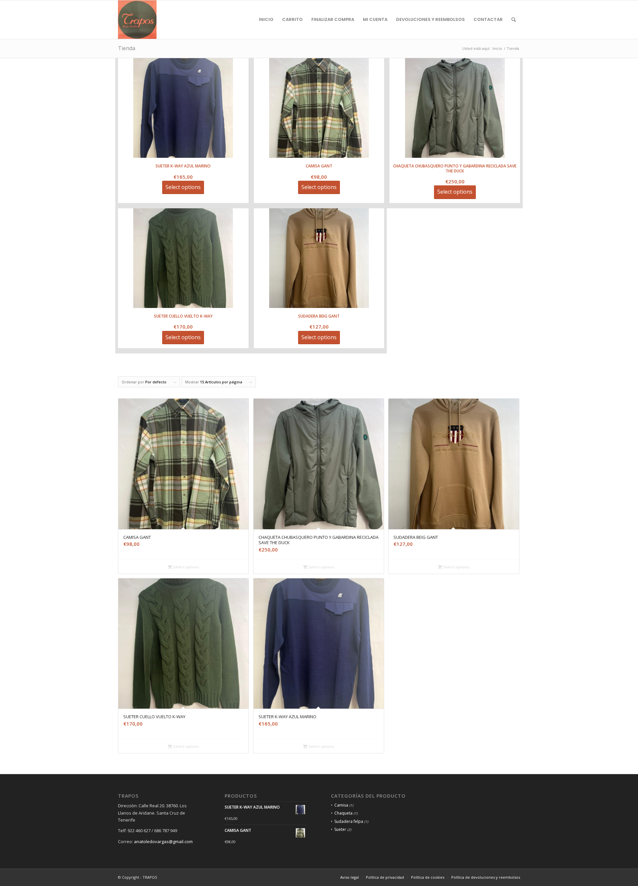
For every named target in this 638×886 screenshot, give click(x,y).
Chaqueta (343, 813)
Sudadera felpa (348, 821)
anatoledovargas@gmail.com (163, 841)
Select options (185, 566)
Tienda (126, 48)
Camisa (341, 805)
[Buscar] (513, 19)
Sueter (340, 829)
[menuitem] (266, 19)
